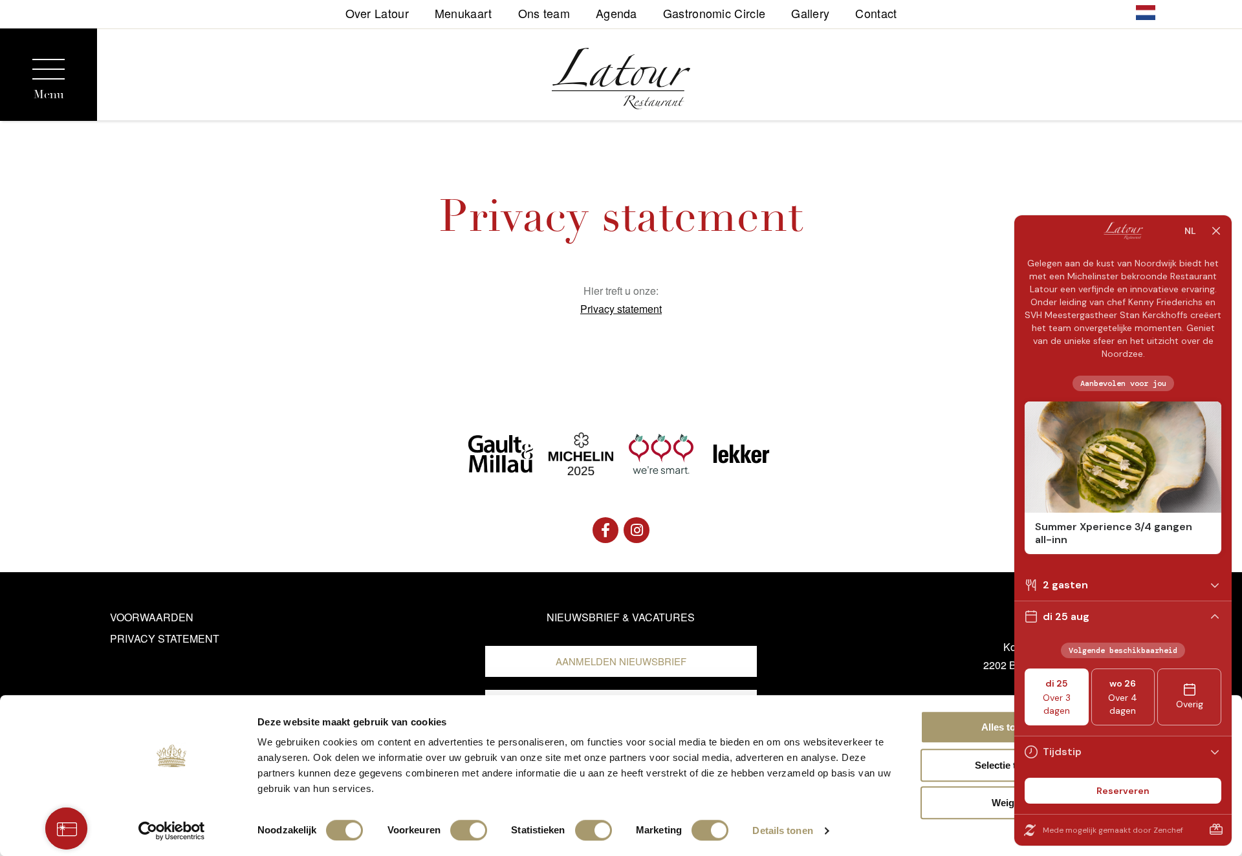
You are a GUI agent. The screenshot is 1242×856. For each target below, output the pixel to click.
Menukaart (463, 12)
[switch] (468, 830)
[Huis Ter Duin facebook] (605, 530)
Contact (876, 12)
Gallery (810, 12)
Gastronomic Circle (714, 12)
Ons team (544, 12)
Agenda (616, 12)
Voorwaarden (151, 617)
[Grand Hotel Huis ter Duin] (621, 81)
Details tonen (782, 830)
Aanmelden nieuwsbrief (621, 661)
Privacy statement (621, 308)
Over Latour (377, 12)
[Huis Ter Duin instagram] (636, 530)
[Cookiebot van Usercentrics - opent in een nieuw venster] (171, 830)
